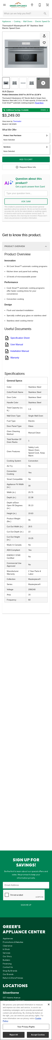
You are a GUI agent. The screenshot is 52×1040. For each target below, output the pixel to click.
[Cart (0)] (47, 5)
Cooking (17, 21)
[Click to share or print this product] (44, 36)
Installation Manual (19, 351)
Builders (6, 960)
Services (6, 953)
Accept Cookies (38, 1035)
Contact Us (8, 967)
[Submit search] (45, 13)
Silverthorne (11, 992)
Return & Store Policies (13, 978)
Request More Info (28, 167)
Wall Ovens (27, 21)
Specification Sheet (20, 338)
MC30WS (13, 124)
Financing (7, 963)
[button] (4, 5)
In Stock (6, 949)
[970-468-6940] (39, 5)
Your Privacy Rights (26, 1027)
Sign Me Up (26, 905)
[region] (26, 1020)
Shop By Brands (10, 971)
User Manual (16, 344)
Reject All (14, 1035)
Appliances (6, 21)
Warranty (14, 357)
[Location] (32, 5)
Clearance (7, 945)
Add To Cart (26, 159)
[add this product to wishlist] (44, 42)
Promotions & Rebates (13, 942)
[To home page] (18, 5)
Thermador (17, 121)
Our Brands (8, 974)
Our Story (7, 956)
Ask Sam (26, 201)
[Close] (49, 1004)
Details (43, 110)
